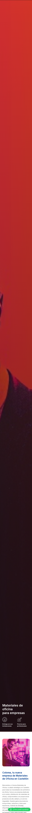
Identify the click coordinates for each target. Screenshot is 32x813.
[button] (19, 809)
